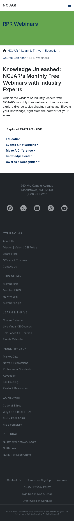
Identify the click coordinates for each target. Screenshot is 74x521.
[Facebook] (10, 208)
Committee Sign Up (39, 480)
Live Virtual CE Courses (17, 326)
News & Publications (15, 363)
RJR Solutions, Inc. (34, 514)
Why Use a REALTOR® (17, 412)
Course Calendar (13, 320)
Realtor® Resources (15, 388)
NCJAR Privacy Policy (37, 487)
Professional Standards (17, 369)
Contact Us (10, 266)
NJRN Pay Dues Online (17, 454)
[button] (69, 5)
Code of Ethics (12, 405)
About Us (8, 241)
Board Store (10, 253)
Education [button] (13, 139)
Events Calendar (13, 339)
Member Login (12, 303)
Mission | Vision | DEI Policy (20, 247)
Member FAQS (12, 290)
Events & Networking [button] (21, 145)
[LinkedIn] (37, 208)
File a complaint (12, 424)
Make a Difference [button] (19, 150)
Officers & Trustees (15, 260)
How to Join (10, 296)
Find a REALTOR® (14, 418)
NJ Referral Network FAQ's (19, 442)
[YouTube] (64, 208)
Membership (10, 284)
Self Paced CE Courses (17, 333)
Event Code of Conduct (37, 500)
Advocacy (9, 375)
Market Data (10, 356)
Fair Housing (10, 382)
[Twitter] (23, 208)
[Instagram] (51, 208)
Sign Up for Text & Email (37, 494)
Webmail (62, 480)
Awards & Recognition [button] (21, 162)
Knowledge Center (19, 156)
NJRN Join (9, 448)
